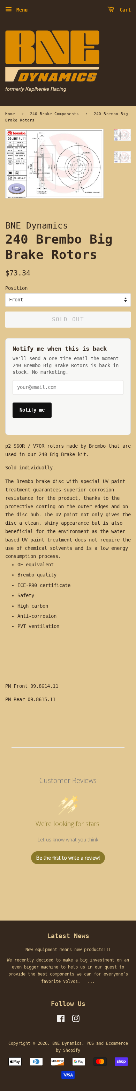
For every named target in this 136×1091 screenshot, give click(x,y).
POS (90, 1043)
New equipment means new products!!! (68, 949)
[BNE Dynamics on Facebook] (61, 1020)
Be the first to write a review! (68, 857)
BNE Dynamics (67, 1043)
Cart (124, 10)
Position (16, 288)
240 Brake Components (54, 114)
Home (10, 114)
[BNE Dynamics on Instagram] (76, 1020)
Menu (21, 10)
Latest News (68, 935)
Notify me (32, 410)
